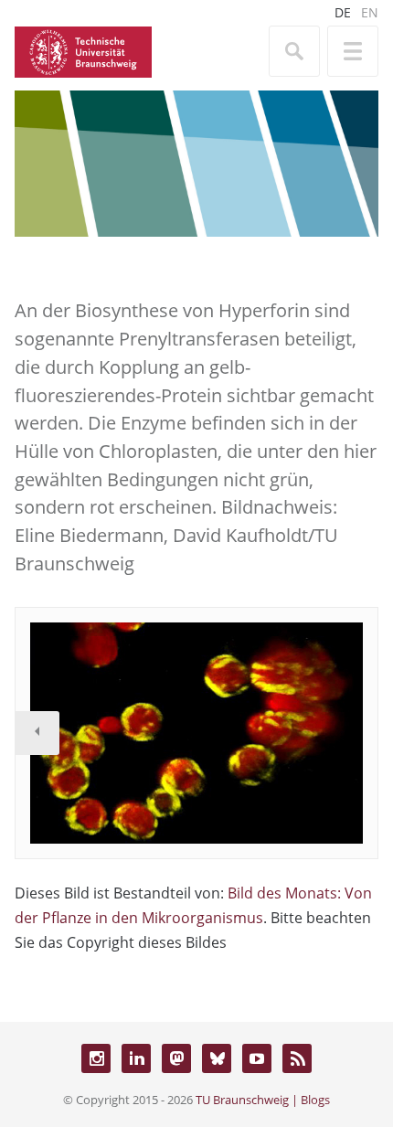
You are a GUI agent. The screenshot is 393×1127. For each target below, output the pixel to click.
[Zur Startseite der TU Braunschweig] (83, 50)
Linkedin (136, 1058)
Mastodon (176, 1058)
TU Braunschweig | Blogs (263, 1099)
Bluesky (216, 1058)
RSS (297, 1058)
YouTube (256, 1058)
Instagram (96, 1058)
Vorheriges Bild (37, 733)
